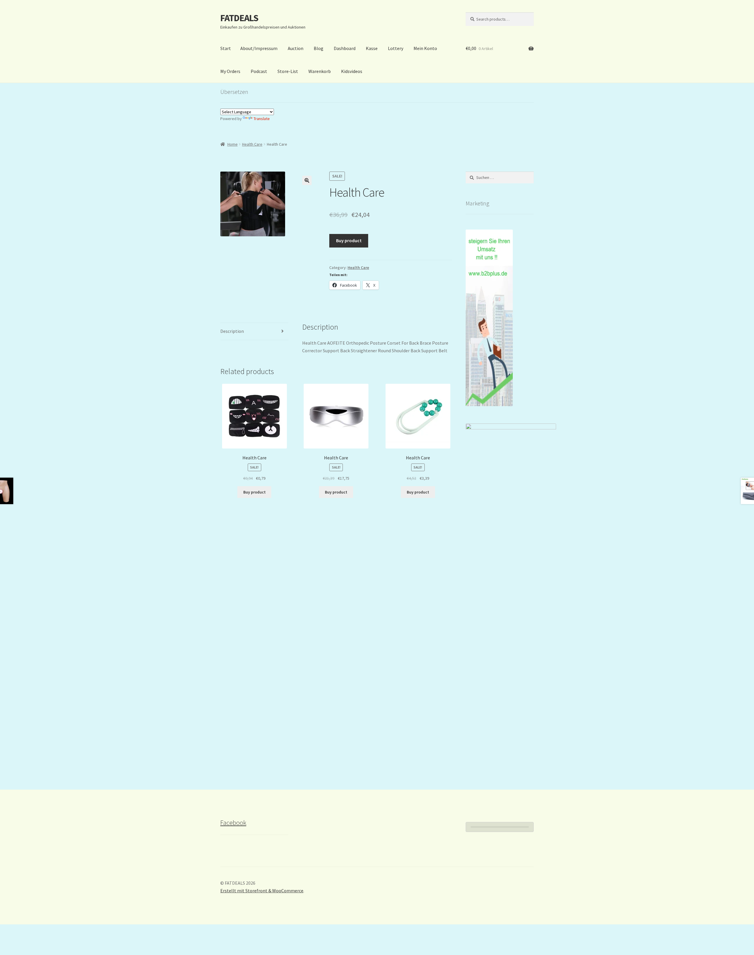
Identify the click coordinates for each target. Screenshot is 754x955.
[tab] (254, 331)
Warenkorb (319, 71)
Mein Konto (425, 48)
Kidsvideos (351, 71)
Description (232, 331)
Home (232, 144)
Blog (318, 48)
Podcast (259, 71)
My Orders (230, 71)
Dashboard (344, 48)
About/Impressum (258, 48)
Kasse (372, 48)
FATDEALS (239, 18)
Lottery (395, 48)
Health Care (252, 144)
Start (225, 48)
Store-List (287, 71)
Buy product (349, 240)
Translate (262, 118)
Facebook (233, 822)
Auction (295, 48)
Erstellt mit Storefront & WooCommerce (261, 890)
